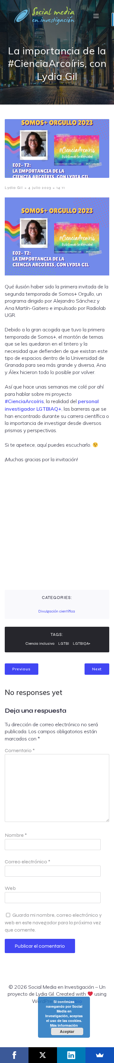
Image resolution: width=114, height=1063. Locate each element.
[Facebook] (14, 1055)
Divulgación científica (56, 611)
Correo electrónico (27, 862)
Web (10, 888)
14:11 (60, 187)
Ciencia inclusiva (39, 643)
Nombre (16, 835)
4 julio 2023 (39, 187)
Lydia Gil (14, 187)
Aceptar (67, 1031)
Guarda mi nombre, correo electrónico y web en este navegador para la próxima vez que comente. (53, 922)
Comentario (20, 750)
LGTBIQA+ (81, 643)
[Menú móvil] (96, 15)
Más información (64, 1025)
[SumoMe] (100, 1055)
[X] (42, 1055)
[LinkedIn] (71, 1055)
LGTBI (63, 643)
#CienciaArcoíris (24, 401)
